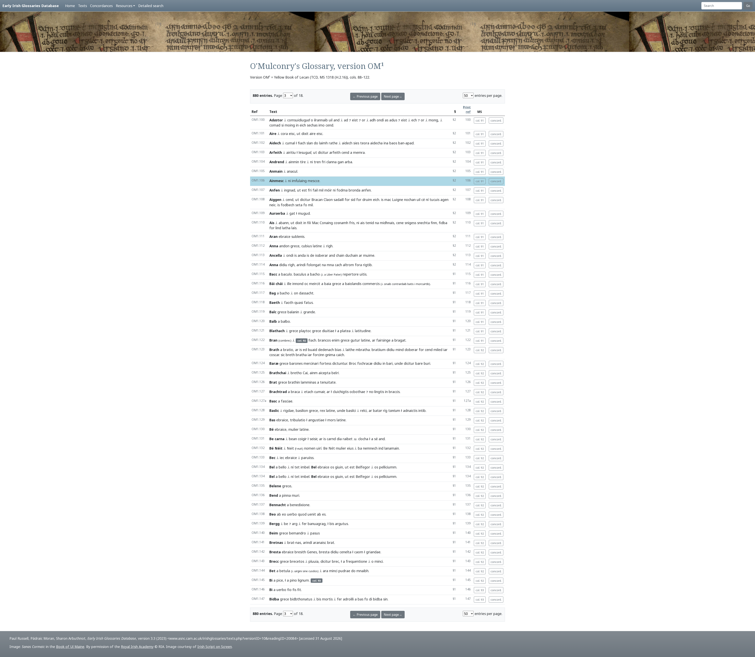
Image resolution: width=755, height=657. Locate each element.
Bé (271, 429)
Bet (272, 570)
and (336, 120)
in (297, 125)
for (347, 199)
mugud (304, 213)
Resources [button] (124, 5)
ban (401, 143)
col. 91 (480, 120)
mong (433, 120)
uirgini (298, 571)
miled (438, 349)
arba (348, 161)
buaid (312, 349)
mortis (327, 599)
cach (338, 264)
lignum (303, 580)
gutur (355, 340)
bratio (288, 349)
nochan (410, 199)
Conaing (326, 222)
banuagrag (317, 523)
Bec (272, 457)
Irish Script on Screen (214, 646)
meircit (314, 283)
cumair (319, 391)
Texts (82, 5)
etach (308, 391)
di (370, 599)
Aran (273, 236)
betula (284, 570)
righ (329, 246)
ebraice (284, 236)
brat (290, 542)
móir (328, 190)
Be (325, 448)
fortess (325, 363)
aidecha (376, 143)
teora (364, 143)
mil (321, 190)
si (282, 125)
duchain (351, 255)
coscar (274, 354)
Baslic (274, 410)
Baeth (274, 302)
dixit (304, 133)
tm (394, 410)
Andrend (276, 161)
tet (297, 467)
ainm (314, 372)
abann (284, 222)
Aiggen (275, 199)
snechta (423, 222)
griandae (373, 552)
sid (353, 199)
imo (322, 125)
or (363, 120)
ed (305, 349)
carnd (331, 438)
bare (419, 363)
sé (376, 438)
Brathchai (277, 372)
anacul (292, 171)
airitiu (291, 152)
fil (309, 222)
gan (341, 161)
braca (295, 391)
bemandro (297, 533)
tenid (370, 222)
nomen (309, 448)
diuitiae (328, 330)
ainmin (293, 161)
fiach (302, 143)
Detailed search (150, 5)
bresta (324, 552)
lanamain (391, 448)
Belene (275, 486)
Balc (272, 312)
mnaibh (362, 570)
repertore (351, 274)
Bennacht (277, 504)
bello (282, 467)
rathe (333, 143)
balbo (285, 321)
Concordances (101, 5)
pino (293, 580)
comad (274, 125)
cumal (290, 143)
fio (289, 589)
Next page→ (393, 96)
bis (332, 523)
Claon (328, 199)
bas (360, 599)
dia (339, 438)
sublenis (297, 236)
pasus (315, 533)
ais (362, 222)
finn (434, 222)
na (377, 222)
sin (385, 599)
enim (336, 340)
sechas (312, 125)
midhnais (387, 222)
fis (294, 589)
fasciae (286, 401)
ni (311, 161)
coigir (302, 438)
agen (444, 199)
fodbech (287, 205)
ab (279, 514)
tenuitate (328, 382)
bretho (296, 372)
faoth (288, 302)
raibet (348, 438)
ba (360, 448)
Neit (290, 448)
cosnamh (341, 222)
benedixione (299, 504)
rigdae (288, 410)
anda (302, 255)
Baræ (273, 363)
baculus (300, 274)
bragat (400, 340)
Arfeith (275, 152)
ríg (385, 410)
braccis (394, 391)
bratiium (379, 349)
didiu (283, 264)
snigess (410, 222)
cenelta (345, 552)
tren (317, 161)
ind (380, 448)
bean (293, 438)
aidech (347, 143)
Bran (273, 340)
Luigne (397, 199)
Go (748, 6)
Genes (312, 552)
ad (346, 120)
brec (335, 561)
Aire (272, 133)
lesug (305, 152)
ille (289, 283)
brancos (324, 340)
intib (422, 410)
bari (389, 363)
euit (299, 448)
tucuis (434, 199)
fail (315, 190)
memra (359, 152)
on (296, 293)
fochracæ (365, 363)
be (286, 523)
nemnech (370, 448)
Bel (272, 467)
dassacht (306, 293)
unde (399, 363)
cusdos (313, 571)
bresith (300, 552)
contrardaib (399, 284)
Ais (271, 222)
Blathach (277, 330)
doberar (411, 349)
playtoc (305, 330)
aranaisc (319, 542)
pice (279, 580)
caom (358, 552)
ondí (380, 120)
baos (393, 143)
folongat (314, 264)
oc (306, 283)
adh (373, 120)
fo (305, 205)
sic (283, 354)
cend (329, 125)
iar (445, 349)
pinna (286, 495)
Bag (272, 293)
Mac (315, 222)
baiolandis (353, 283)
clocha (363, 438)
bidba (377, 599)
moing (290, 125)
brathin (294, 382)
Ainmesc (276, 180)
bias (338, 349)
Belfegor (363, 467)
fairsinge (383, 340)
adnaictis (410, 410)
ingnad (289, 190)
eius (350, 448)
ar (360, 255)
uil (330, 120)
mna (330, 264)
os (332, 467)
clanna (331, 161)
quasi (298, 302)
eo (284, 514)
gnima (330, 354)
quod (302, 514)
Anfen (274, 190)
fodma (342, 190)
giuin (339, 467)
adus (393, 120)
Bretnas (276, 542)
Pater (337, 274)
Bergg (274, 523)
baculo (286, 274)
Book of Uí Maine (70, 646)
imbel (305, 467)
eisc (292, 133)
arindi (301, 264)
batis (410, 284)
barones (296, 363)
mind (400, 349)
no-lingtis (376, 391)
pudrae (344, 570)
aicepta (325, 372)
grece (294, 246)
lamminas (308, 382)
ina (386, 143)
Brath (274, 349)
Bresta (275, 552)
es (324, 514)
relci (363, 410)
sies (356, 143)
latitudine (363, 330)
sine (305, 571)
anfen (366, 190)
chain (340, 255)
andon (284, 246)
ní (427, 199)
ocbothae (357, 391)
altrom (348, 264)
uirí (318, 448)
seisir (313, 438)
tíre (303, 161)
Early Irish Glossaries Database (30, 5)
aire (312, 133)
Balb (273, 321)
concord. (496, 120)
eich (303, 125)
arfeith (335, 152)
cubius (306, 246)
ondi (289, 255)
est (304, 190)
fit (299, 589)
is (382, 199)
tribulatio (297, 420)
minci (379, 561)
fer (304, 523)
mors (331, 420)
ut (298, 133)
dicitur (323, 152)
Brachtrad (278, 391)
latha (286, 227)
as (386, 120)
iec (282, 457)
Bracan (317, 199)
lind (278, 227)
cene (400, 222)
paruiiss (307, 457)
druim (367, 199)
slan (310, 143)
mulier (293, 429)
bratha (301, 354)
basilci (351, 410)
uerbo (292, 514)
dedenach (326, 349)
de (312, 255)
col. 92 (480, 350)
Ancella (275, 255)
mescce (313, 180)
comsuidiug (298, 120)
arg (294, 523)
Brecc (274, 561)
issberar (321, 255)
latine (317, 246)
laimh (323, 143)
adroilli (348, 599)
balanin (293, 312)
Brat (273, 382)
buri (427, 363)
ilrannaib (321, 120)
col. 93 (480, 590)
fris (351, 222)
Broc (352, 363)
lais (293, 227)
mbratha (363, 349)
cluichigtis (341, 391)
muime (368, 255)
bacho (315, 274)
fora (358, 264)
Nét (332, 448)
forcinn (318, 354)
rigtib (367, 264)
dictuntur (339, 363)
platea (345, 330)
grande (309, 312)
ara (325, 570)
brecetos (297, 561)
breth (290, 354)
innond (297, 283)
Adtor (276, 120)
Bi (271, 580)
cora (284, 133)
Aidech (275, 143)
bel (335, 372)
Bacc (273, 274)
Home (70, 5)
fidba (443, 222)
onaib (387, 284)
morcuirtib (422, 284)
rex (322, 410)
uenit (312, 514)
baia (327, 283)
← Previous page (365, 96)
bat (377, 410)
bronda (354, 190)
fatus (308, 302)
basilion (302, 410)
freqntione (356, 561)
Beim (273, 533)
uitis (363, 274)
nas (298, 542)
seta (298, 205)
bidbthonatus (301, 599)
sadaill (339, 199)
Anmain (276, 171)
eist (355, 120)
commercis (371, 283)
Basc (273, 401)
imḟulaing (299, 180)
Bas (272, 420)
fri (323, 161)
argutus (341, 523)
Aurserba (277, 213)
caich (340, 354)
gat (292, 213)
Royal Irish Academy (137, 646)
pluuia (313, 561)
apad (409, 143)
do (316, 143)
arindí (307, 542)
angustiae (316, 420)
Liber (330, 274)
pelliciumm (387, 467)
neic (272, 205)
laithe (350, 349)
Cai (305, 372)
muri (295, 495)
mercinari (311, 363)
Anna (273, 246)
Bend (273, 495)
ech (414, 120)
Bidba (274, 599)
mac (387, 199)
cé (423, 199)
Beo (272, 514)
